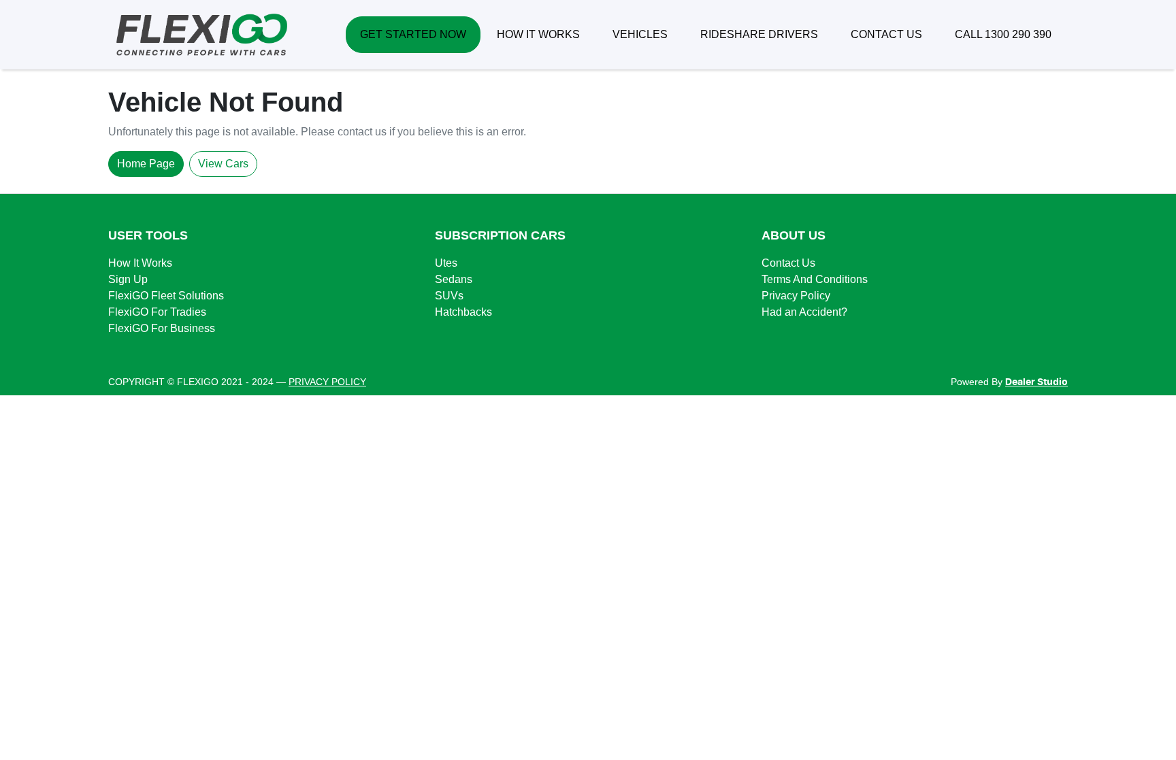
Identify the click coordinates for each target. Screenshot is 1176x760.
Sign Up (128, 279)
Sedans (453, 279)
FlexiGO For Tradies (157, 312)
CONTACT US (886, 34)
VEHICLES (640, 34)
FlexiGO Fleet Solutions (166, 295)
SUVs (449, 295)
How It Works (140, 263)
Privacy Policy (796, 295)
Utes (446, 263)
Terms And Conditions (815, 279)
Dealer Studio (1036, 382)
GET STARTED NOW (413, 34)
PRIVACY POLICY (327, 381)
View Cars (223, 163)
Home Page (146, 163)
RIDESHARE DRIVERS (759, 34)
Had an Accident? (804, 312)
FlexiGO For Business (161, 328)
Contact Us (788, 263)
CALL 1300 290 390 (1003, 34)
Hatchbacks (463, 312)
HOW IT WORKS (538, 34)
